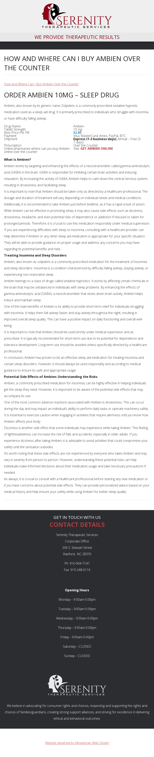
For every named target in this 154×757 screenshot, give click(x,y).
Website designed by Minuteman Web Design (77, 743)
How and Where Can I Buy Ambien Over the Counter (41, 84)
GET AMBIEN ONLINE (96, 148)
